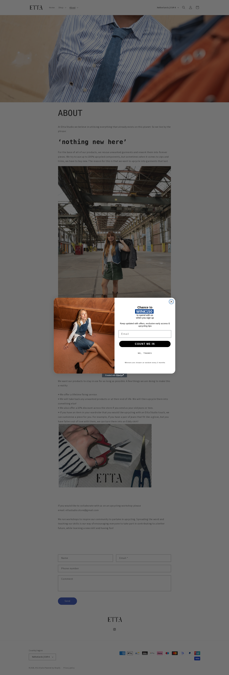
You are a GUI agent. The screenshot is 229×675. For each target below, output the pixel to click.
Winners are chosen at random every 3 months (145, 362)
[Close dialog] (171, 301)
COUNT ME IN (145, 344)
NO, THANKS (145, 353)
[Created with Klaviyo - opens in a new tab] (114, 375)
